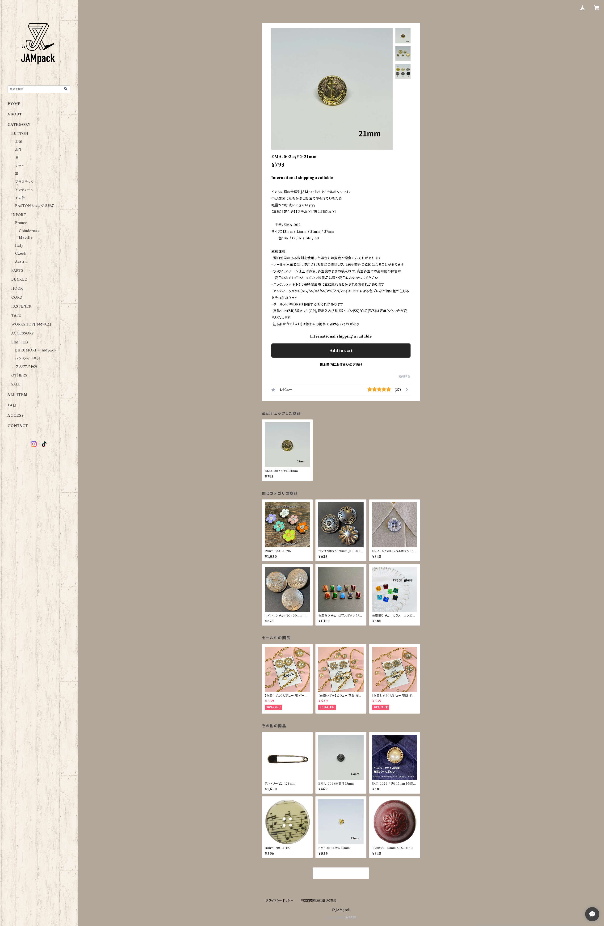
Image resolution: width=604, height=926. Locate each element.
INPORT (18, 215)
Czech (20, 253)
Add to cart (341, 350)
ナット (19, 166)
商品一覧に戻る (341, 873)
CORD (16, 297)
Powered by (336, 917)
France (21, 223)
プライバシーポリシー (280, 900)
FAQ (12, 405)
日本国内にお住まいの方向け (341, 365)
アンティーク (24, 190)
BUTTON (19, 133)
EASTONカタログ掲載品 (35, 206)
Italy (19, 245)
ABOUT (15, 114)
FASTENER (21, 306)
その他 (20, 198)
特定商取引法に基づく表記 (318, 900)
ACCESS (16, 415)
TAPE (16, 315)
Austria (21, 261)
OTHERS (19, 375)
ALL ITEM (17, 395)
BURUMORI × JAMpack (35, 350)
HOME (14, 104)
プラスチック (24, 182)
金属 (18, 142)
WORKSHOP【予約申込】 (31, 324)
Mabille (26, 237)
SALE (16, 384)
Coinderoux (29, 231)
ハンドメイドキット (28, 358)
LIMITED (19, 342)
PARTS (17, 270)
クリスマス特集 (26, 366)
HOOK (17, 288)
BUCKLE (19, 279)
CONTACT (18, 426)
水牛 (18, 150)
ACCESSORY (22, 333)
